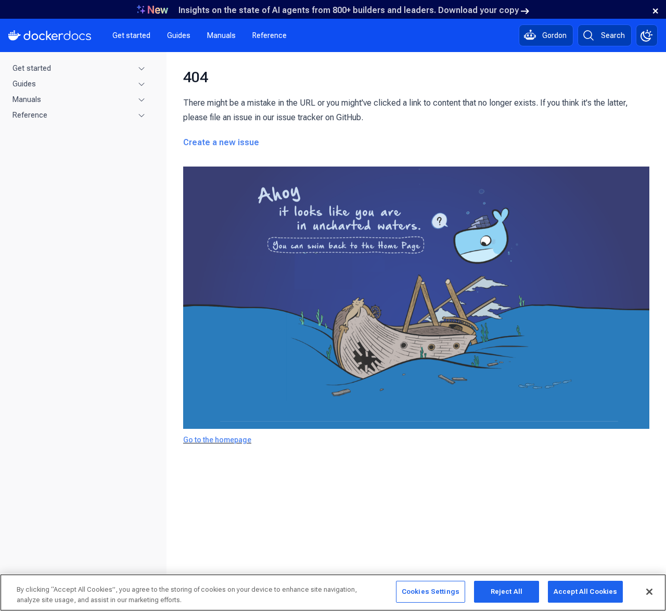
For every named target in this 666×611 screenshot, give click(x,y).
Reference (269, 35)
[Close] (649, 591)
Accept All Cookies (585, 591)
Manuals (221, 35)
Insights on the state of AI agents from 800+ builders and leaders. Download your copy (348, 10)
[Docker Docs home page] (50, 35)
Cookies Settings (430, 591)
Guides (178, 35)
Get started (131, 35)
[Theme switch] (647, 35)
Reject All (506, 591)
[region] (333, 592)
